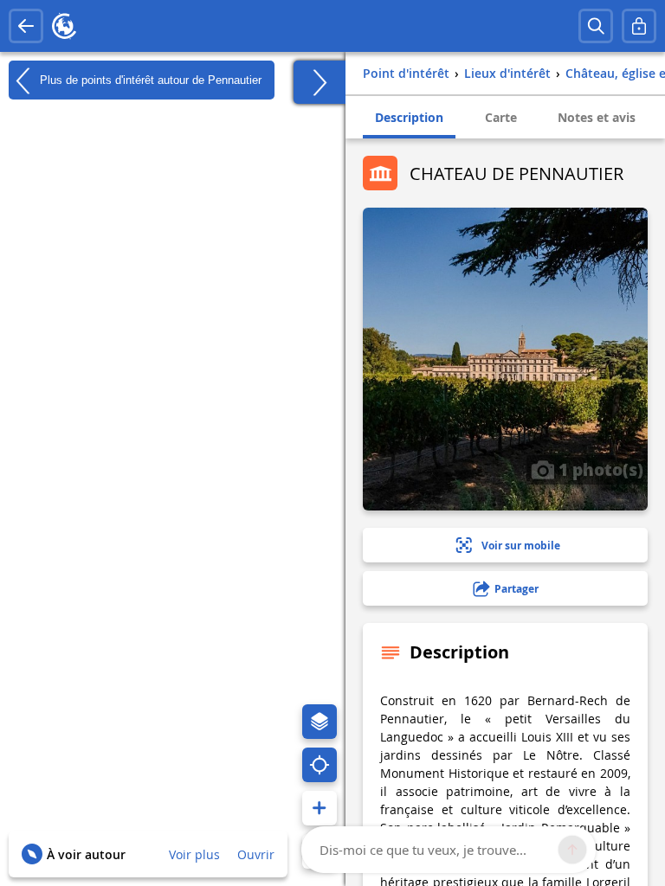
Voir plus (194, 854)
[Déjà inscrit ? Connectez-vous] (639, 26)
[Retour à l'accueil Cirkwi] (64, 26)
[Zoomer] (319, 808)
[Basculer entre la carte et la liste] (319, 82)
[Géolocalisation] (319, 765)
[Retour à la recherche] (26, 26)
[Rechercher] (595, 26)
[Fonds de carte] (319, 721)
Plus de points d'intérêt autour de (148, 79)
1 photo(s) (598, 469)
